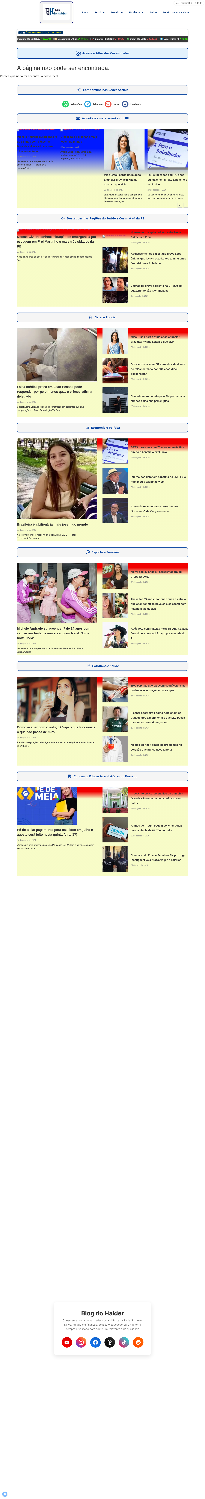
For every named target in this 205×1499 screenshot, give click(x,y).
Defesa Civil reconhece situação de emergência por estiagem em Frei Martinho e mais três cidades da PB (56, 241)
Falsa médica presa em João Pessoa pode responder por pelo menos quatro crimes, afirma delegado (54, 391)
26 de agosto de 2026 (140, 614)
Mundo (115, 12)
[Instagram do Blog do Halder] (81, 1342)
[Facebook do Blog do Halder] (95, 1342)
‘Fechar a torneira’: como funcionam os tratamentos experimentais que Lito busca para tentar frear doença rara (158, 717)
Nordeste (134, 12)
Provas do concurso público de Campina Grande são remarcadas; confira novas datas (157, 798)
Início (85, 12)
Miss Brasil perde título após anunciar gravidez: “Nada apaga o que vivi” (93, 179)
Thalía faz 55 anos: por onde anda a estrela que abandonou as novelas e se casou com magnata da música (158, 604)
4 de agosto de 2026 (139, 296)
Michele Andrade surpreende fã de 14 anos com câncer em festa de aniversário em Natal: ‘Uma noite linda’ (53, 633)
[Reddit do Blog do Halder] (138, 1342)
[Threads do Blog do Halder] (109, 1342)
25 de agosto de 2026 (140, 269)
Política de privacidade (176, 12)
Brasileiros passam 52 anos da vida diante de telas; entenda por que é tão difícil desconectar (158, 369)
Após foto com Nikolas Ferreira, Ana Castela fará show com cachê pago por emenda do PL (159, 633)
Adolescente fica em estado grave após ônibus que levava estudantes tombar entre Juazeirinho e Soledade (158, 258)
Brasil (98, 12)
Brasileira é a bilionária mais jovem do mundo (52, 524)
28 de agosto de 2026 (40, 147)
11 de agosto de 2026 (140, 836)
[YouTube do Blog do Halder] (67, 1342)
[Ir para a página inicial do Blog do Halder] (56, 12)
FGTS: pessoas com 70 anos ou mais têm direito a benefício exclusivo (138, 179)
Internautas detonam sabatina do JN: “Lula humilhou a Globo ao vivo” (182, 179)
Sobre (153, 12)
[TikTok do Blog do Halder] (124, 1342)
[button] (73, 104)
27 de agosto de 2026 (26, 252)
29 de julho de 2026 (139, 865)
